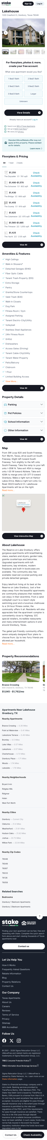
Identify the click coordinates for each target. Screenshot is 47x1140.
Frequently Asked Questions (16, 969)
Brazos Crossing (10, 685)
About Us (6, 1002)
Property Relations (11, 982)
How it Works (8, 965)
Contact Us (11, 1135)
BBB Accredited (9, 1027)
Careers (6, 1006)
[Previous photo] (6, 33)
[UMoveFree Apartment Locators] (10, 922)
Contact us (23, 946)
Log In (39, 3)
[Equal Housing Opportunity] (29, 923)
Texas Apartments (11, 998)
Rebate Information (11, 973)
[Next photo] (41, 33)
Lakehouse (10, 11)
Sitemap (6, 1023)
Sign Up (28, 3)
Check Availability (36, 174)
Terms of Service (10, 1014)
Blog (4, 977)
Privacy (5, 1019)
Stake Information (9, 1079)
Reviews (6, 1010)
